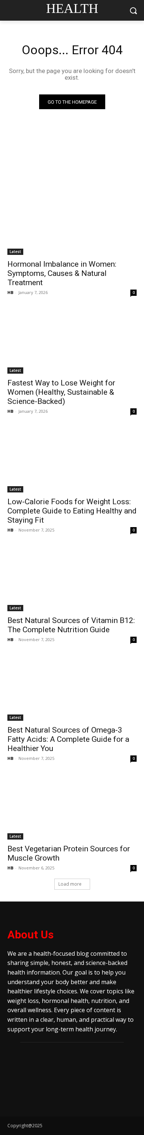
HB (10, 292)
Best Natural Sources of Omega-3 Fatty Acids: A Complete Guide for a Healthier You (68, 739)
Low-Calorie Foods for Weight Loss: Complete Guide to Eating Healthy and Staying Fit (72, 511)
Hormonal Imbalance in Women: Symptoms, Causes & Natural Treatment (61, 273)
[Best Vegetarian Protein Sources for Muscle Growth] (72, 807)
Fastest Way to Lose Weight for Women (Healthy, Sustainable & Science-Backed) (61, 392)
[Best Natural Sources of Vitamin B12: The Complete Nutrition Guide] (72, 579)
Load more (70, 884)
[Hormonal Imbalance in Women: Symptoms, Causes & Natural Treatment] (72, 222)
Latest (15, 251)
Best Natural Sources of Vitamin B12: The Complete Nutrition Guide (71, 625)
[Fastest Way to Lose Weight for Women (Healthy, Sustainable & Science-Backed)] (72, 341)
